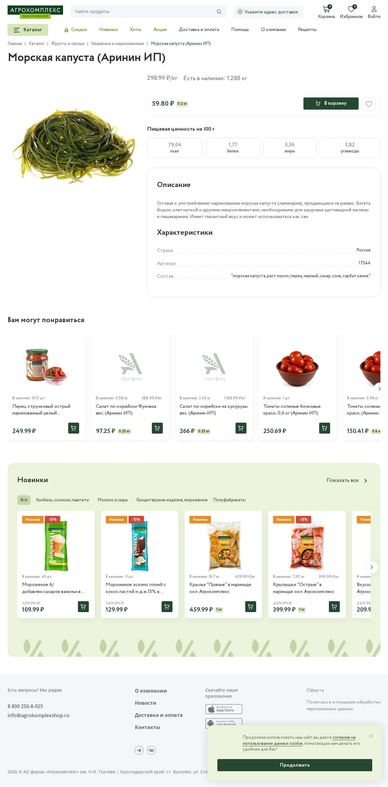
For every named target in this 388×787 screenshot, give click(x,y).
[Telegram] (139, 750)
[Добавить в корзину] (73, 428)
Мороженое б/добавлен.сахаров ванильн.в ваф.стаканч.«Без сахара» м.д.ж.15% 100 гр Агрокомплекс (55, 588)
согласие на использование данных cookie (299, 740)
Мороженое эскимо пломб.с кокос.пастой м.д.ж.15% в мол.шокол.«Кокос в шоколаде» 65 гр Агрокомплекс (139, 588)
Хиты (135, 29)
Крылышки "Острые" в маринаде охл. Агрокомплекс (304, 588)
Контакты (147, 727)
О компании (273, 29)
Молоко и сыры (113, 500)
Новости (145, 703)
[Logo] (35, 12)
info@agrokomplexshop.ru (38, 715)
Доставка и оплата (199, 29)
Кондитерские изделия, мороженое (172, 500)
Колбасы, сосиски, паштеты (62, 500)
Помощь (240, 29)
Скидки (79, 29)
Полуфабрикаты (229, 500)
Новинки (108, 29)
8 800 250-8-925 (25, 706)
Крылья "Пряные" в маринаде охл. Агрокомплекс (220, 588)
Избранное (351, 17)
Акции (160, 29)
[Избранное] (78, 339)
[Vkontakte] (151, 750)
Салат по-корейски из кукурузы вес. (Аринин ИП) (214, 410)
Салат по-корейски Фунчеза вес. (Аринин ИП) (126, 410)
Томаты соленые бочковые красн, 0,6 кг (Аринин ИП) (292, 410)
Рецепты (307, 29)
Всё (24, 500)
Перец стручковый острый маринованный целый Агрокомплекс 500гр (41, 410)
